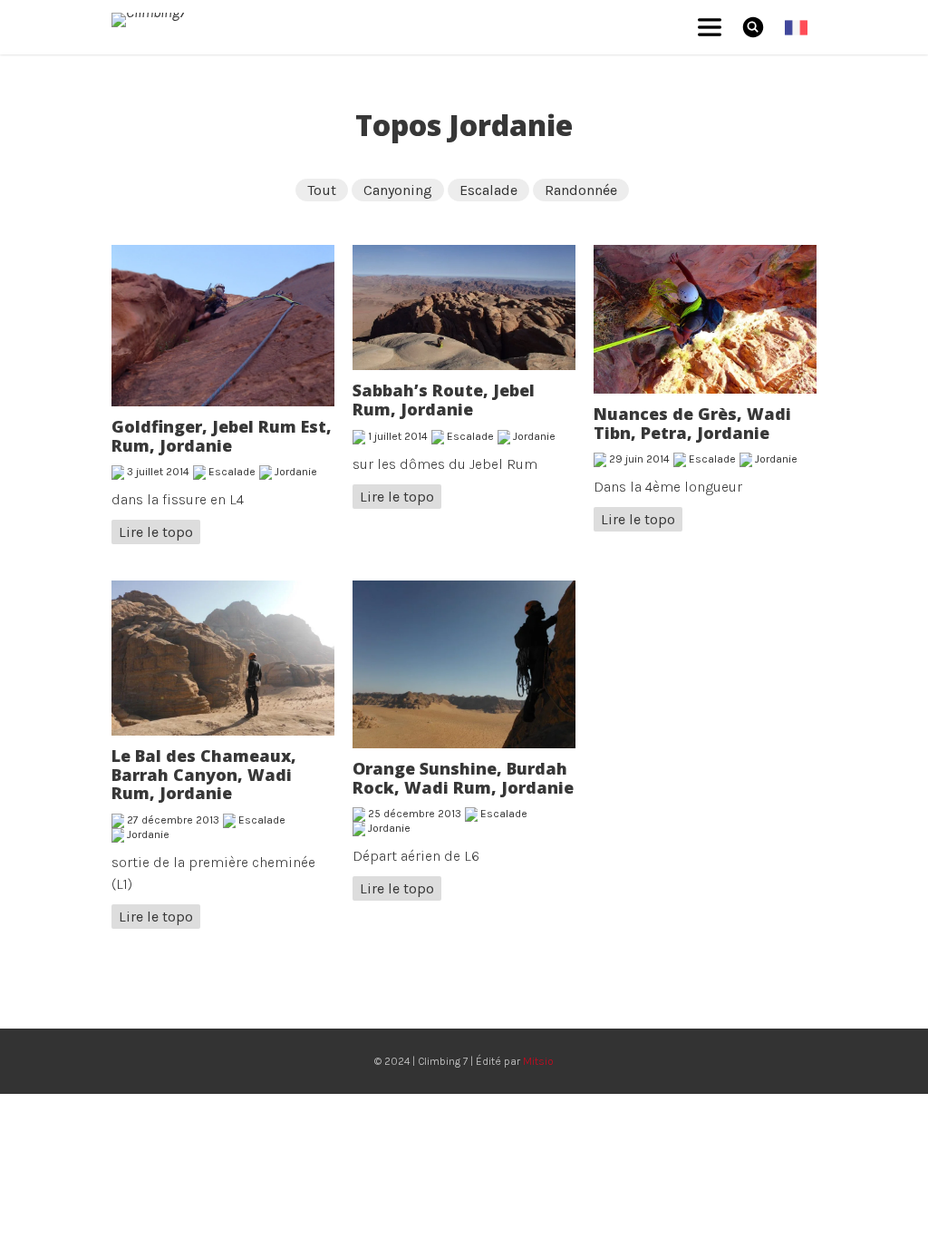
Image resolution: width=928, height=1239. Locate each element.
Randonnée (581, 190)
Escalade (488, 190)
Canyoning (397, 190)
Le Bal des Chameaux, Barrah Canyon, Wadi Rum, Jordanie (203, 774)
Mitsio (538, 1061)
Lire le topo (156, 532)
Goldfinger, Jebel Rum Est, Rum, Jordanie (221, 435)
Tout (321, 190)
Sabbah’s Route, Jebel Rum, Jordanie (444, 399)
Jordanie (296, 471)
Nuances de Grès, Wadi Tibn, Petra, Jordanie (692, 423)
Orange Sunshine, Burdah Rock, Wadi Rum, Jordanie (463, 777)
